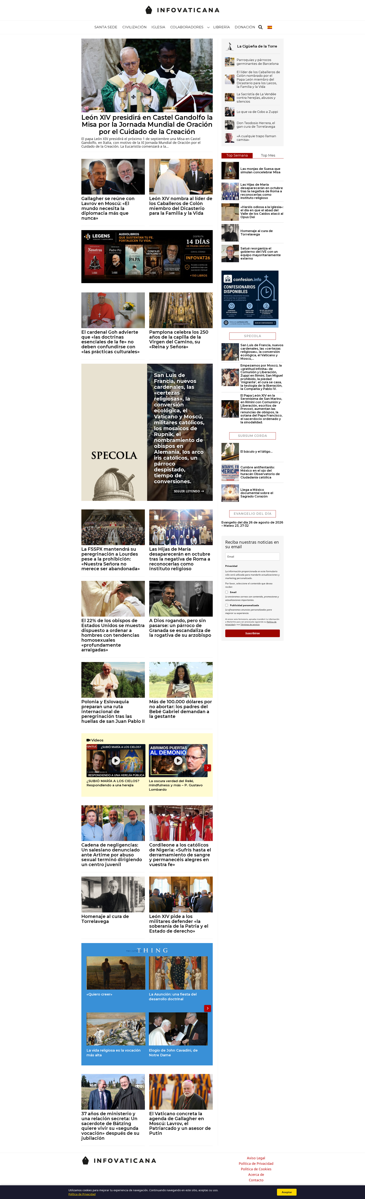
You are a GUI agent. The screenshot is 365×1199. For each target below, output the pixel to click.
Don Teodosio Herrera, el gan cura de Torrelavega (256, 124)
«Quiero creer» (99, 994)
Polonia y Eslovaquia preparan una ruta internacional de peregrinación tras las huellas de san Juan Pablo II (113, 711)
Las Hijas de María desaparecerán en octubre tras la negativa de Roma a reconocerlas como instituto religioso (179, 558)
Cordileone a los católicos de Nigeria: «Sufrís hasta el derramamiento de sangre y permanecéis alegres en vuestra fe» (180, 854)
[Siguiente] (207, 767)
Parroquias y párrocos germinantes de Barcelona (258, 61)
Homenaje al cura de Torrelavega (105, 919)
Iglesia (158, 27)
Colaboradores (187, 27)
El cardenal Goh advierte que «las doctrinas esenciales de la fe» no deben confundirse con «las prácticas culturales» (110, 341)
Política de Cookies (256, 1169)
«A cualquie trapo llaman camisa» (256, 138)
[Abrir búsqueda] (260, 27)
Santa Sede (105, 27)
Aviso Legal (256, 1158)
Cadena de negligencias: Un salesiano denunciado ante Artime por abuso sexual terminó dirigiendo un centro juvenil (111, 854)
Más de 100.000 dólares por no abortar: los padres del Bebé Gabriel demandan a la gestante (180, 709)
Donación (245, 27)
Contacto (256, 1180)
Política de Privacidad (256, 1164)
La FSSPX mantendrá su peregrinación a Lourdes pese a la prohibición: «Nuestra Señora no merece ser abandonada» (110, 558)
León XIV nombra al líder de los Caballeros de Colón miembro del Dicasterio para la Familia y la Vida (180, 206)
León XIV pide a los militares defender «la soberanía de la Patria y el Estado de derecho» (178, 924)
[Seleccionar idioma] (270, 27)
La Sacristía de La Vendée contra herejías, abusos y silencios (256, 97)
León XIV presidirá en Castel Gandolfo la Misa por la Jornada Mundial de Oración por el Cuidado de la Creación (147, 124)
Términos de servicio (249, 624)
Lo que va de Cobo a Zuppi (257, 112)
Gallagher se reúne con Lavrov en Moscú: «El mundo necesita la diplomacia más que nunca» (108, 208)
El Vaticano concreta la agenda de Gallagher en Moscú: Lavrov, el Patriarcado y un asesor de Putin (180, 1123)
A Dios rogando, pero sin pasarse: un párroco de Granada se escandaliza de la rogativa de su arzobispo (180, 628)
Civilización (134, 27)
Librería (221, 27)
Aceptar (287, 1192)
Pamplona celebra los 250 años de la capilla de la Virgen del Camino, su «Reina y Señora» (178, 339)
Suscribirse (252, 633)
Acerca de (256, 1175)
